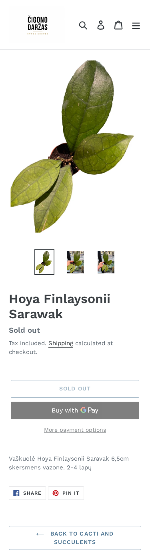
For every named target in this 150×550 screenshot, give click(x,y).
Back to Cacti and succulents (81, 537)
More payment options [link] (75, 430)
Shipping (60, 343)
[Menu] (136, 25)
